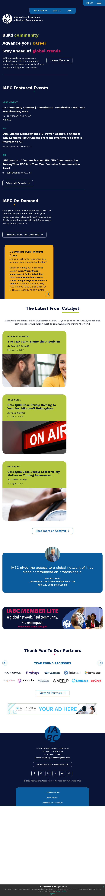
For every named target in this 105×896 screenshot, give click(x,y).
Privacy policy (52, 797)
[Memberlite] (52, 628)
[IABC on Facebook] (34, 773)
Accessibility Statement (52, 803)
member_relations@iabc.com (55, 758)
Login (69, 11)
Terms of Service (53, 792)
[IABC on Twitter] (55, 773)
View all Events (16, 183)
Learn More (57, 60)
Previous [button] (4, 663)
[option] (52, 673)
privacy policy (61, 891)
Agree (52, 894)
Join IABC (57, 11)
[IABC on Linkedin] (48, 773)
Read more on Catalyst (51, 530)
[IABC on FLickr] (69, 773)
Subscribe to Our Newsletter (51, 764)
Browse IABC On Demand (23, 234)
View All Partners (51, 693)
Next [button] (100, 663)
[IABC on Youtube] (62, 773)
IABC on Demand (40, 11)
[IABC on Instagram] (41, 773)
